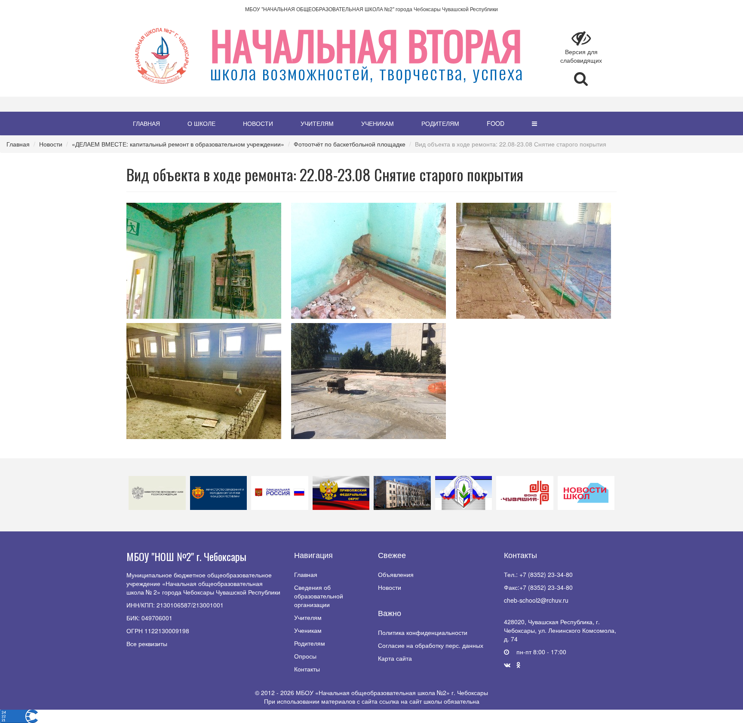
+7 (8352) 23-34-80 (546, 574)
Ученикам (377, 123)
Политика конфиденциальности (422, 632)
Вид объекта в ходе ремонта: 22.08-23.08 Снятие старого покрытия (510, 144)
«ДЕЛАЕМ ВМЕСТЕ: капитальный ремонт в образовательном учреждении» (178, 144)
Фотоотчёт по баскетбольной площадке (349, 144)
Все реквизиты (146, 643)
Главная (146, 123)
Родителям (440, 123)
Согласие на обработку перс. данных (430, 645)
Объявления (396, 574)
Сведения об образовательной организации (318, 596)
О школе (201, 123)
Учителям (317, 123)
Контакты (307, 669)
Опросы (305, 656)
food (495, 123)
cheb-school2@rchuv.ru (536, 600)
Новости (258, 123)
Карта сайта (395, 658)
